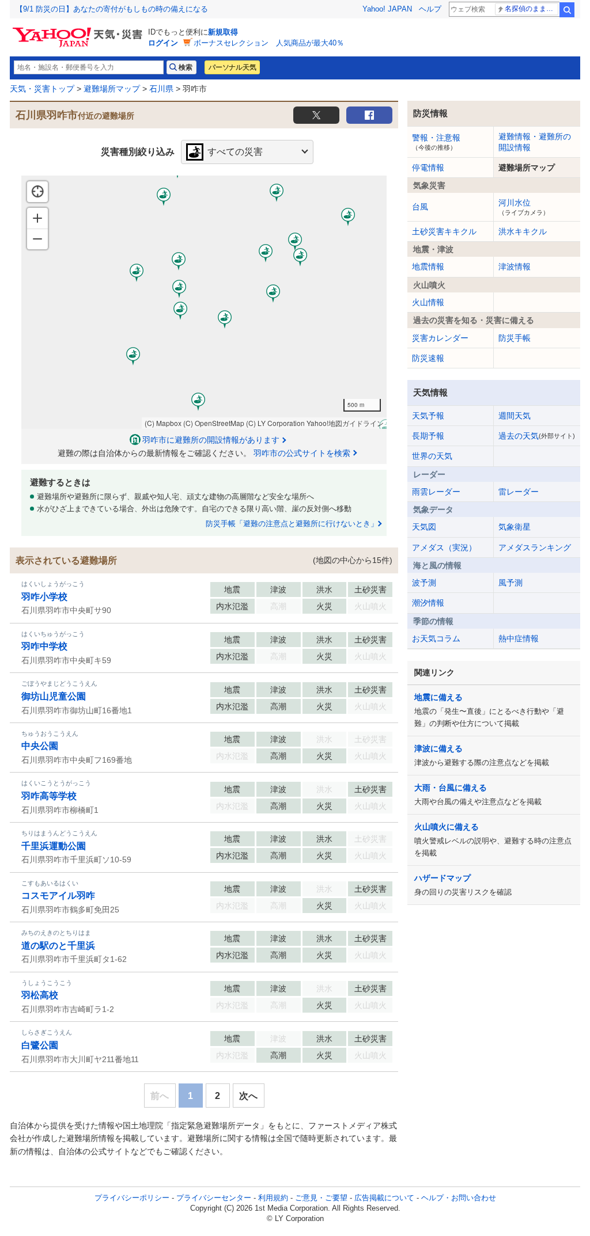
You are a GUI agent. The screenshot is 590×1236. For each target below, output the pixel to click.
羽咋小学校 (44, 597)
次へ (248, 1096)
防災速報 (428, 358)
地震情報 (428, 266)
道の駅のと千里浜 (58, 945)
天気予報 (428, 415)
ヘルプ (430, 9)
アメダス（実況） (444, 547)
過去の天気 (536, 435)
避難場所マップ (112, 88)
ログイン (163, 43)
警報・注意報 (436, 141)
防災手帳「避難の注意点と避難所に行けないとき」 (292, 523)
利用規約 (273, 1197)
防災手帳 (514, 338)
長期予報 (428, 435)
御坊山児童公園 (53, 696)
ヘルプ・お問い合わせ (458, 1197)
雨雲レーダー (436, 491)
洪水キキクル (522, 231)
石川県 (161, 88)
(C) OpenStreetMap (213, 423)
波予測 (424, 582)
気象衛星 (514, 526)
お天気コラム (436, 638)
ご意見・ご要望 (321, 1197)
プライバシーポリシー (131, 1197)
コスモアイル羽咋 (58, 895)
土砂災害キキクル (444, 231)
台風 (420, 206)
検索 (566, 9)
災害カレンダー (440, 338)
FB (369, 115)
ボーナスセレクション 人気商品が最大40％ (269, 43)
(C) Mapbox (163, 423)
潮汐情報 (428, 602)
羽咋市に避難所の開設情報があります (210, 439)
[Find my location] (37, 191)
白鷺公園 (39, 1045)
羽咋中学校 (44, 646)
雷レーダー (518, 491)
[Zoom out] (37, 239)
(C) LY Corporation (275, 423)
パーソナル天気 (232, 67)
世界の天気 (432, 456)
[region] (204, 302)
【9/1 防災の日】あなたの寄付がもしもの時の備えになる (112, 9)
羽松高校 (39, 995)
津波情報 (514, 266)
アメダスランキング (534, 547)
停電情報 (428, 167)
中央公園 (39, 746)
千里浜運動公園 (53, 846)
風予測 (510, 582)
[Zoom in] (37, 218)
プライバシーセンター (213, 1197)
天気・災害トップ (42, 88)
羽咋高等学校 (49, 796)
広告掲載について (384, 1197)
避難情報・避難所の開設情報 (534, 141)
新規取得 (223, 32)
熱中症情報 (518, 638)
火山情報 (428, 302)
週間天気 (514, 415)
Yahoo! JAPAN (387, 9)
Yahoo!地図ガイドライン (345, 423)
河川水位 (523, 206)
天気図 (424, 526)
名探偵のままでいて (531, 9)
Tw (316, 115)
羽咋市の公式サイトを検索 (302, 453)
